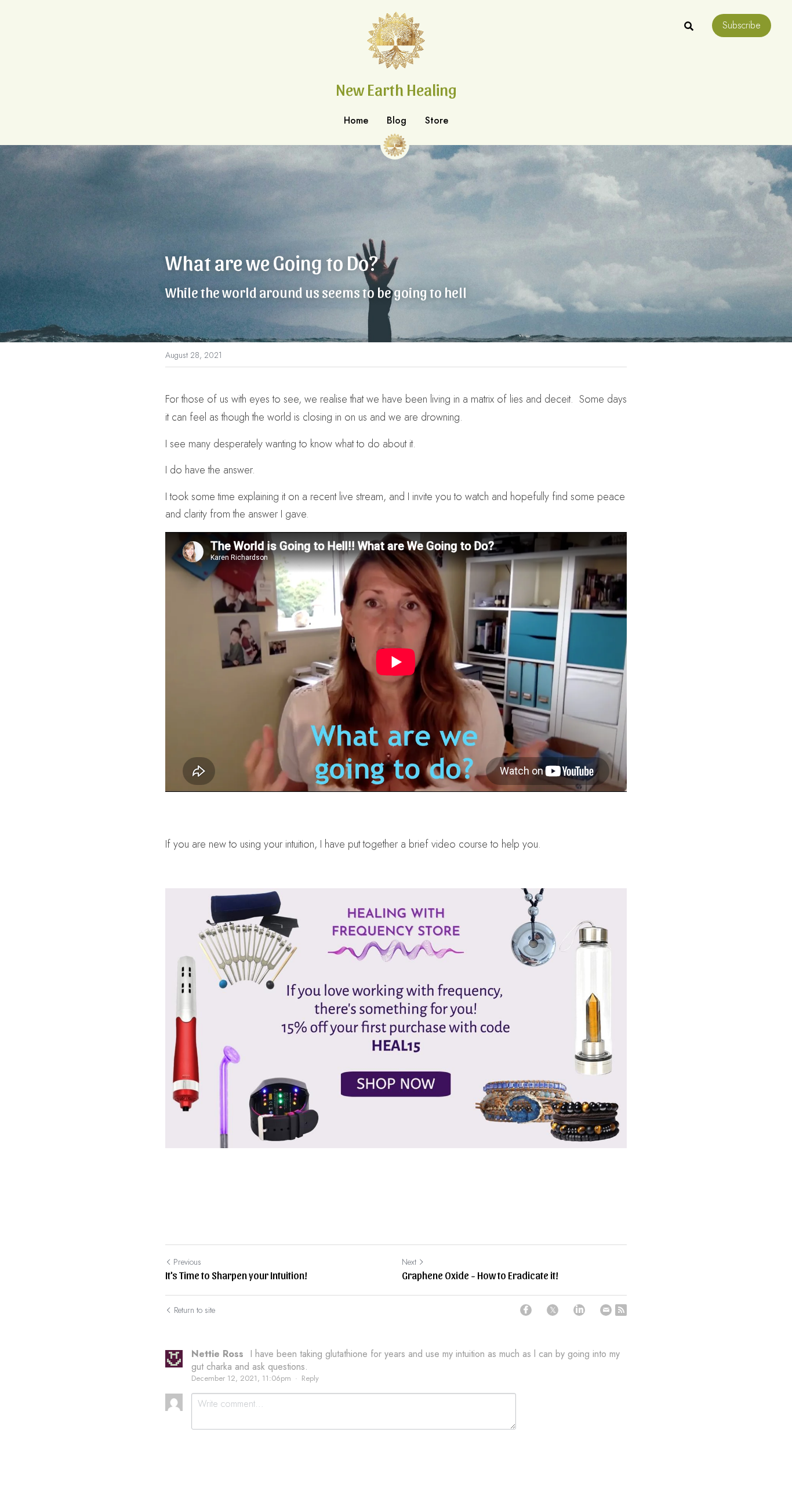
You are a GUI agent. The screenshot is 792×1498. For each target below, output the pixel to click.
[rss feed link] (621, 1310)
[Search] (688, 26)
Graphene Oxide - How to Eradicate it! (480, 1275)
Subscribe (741, 25)
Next (409, 1262)
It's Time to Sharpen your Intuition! (236, 1275)
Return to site (194, 1310)
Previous (187, 1262)
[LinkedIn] (579, 1310)
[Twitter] (552, 1310)
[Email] (606, 1310)
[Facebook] (526, 1310)
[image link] (396, 1018)
